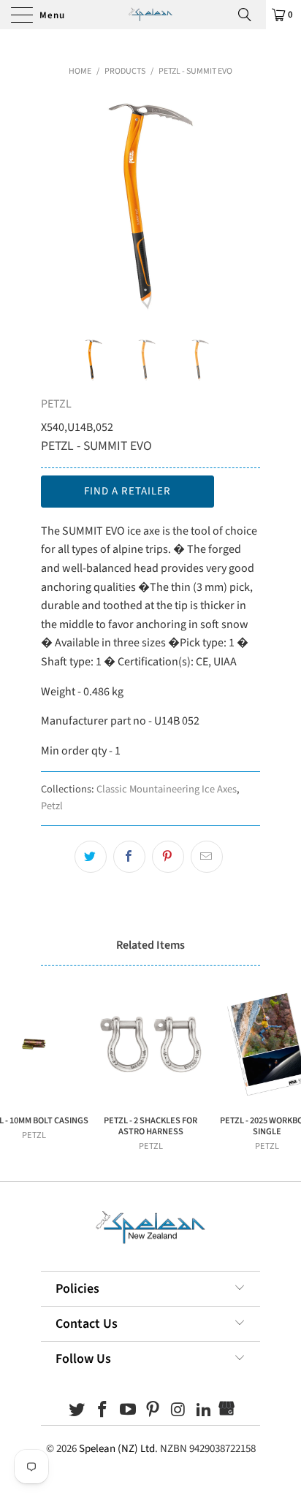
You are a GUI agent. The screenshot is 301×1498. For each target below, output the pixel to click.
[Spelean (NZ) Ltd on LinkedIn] (204, 1411)
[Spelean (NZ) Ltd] (150, 14)
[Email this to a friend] (207, 857)
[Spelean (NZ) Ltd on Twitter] (77, 1411)
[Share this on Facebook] (129, 857)
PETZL (56, 404)
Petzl (52, 806)
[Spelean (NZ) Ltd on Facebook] (103, 1411)
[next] (246, 205)
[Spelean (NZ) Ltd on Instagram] (179, 1411)
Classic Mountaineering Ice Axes (166, 789)
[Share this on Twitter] (91, 857)
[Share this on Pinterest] (168, 857)
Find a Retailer (127, 491)
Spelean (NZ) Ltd (117, 1448)
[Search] (250, 14)
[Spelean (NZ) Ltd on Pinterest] (153, 1411)
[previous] (54, 205)
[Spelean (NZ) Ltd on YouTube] (128, 1411)
